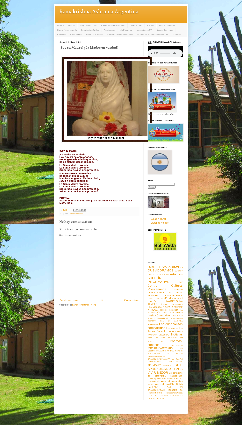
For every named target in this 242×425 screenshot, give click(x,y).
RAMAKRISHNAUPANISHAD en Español (165, 359)
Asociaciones (109, 30)
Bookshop (61, 34)
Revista (166, 365)
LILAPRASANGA (176, 331)
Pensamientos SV (144, 30)
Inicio (101, 300)
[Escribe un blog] (77, 210)
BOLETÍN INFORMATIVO (158, 280)
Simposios (161, 378)
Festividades (155, 307)
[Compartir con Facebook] (82, 210)
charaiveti (178, 289)
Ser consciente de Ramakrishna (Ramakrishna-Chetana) (165, 376)
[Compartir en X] (79, 210)
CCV (181, 282)
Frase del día (76, 34)
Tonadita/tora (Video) (90, 30)
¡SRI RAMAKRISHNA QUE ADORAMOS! (165, 268)
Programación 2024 (88, 25)
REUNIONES (154, 365)
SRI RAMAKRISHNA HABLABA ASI (165, 385)
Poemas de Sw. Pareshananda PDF (153, 34)
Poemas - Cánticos (94, 34)
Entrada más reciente (69, 300)
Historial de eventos (164, 30)
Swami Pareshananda (67, 30)
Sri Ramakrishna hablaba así (120, 34)
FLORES (163, 310)
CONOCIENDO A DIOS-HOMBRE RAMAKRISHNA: (165, 294)
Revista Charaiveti (167, 25)
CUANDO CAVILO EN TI (156, 298)
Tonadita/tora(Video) (174, 393)
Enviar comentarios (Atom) (84, 305)
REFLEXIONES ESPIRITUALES (165, 362)
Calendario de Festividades (113, 25)
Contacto (177, 34)
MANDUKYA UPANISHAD (158, 335)
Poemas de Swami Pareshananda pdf (165, 338)
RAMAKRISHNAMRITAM (156, 356)
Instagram (173, 310)
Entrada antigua (131, 300)
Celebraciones (136, 25)
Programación (177, 345)
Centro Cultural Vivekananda (165, 287)
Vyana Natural (158, 219)
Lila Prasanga (126, 30)
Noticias (71, 25)
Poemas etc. (156, 341)
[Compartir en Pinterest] (85, 210)
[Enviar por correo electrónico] (74, 210)
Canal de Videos (160, 222)
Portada (60, 25)
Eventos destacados (172, 304)
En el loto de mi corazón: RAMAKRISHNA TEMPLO (165, 301)
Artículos (150, 25)
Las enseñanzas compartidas (165, 326)
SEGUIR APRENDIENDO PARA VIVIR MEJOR (165, 368)
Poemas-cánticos (76, 214)
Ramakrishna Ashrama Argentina (98, 12)
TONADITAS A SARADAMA (158, 396)
